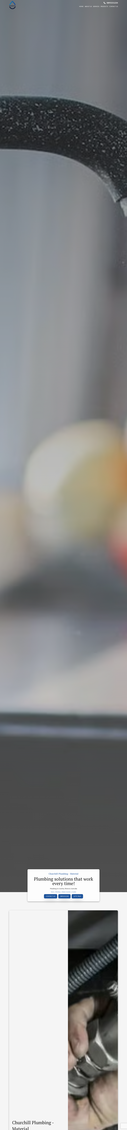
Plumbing (58, 891)
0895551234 (112, 3)
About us (88, 6)
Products (104, 6)
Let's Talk (77, 896)
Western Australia (66, 891)
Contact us (113, 6)
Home (81, 6)
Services (96, 6)
